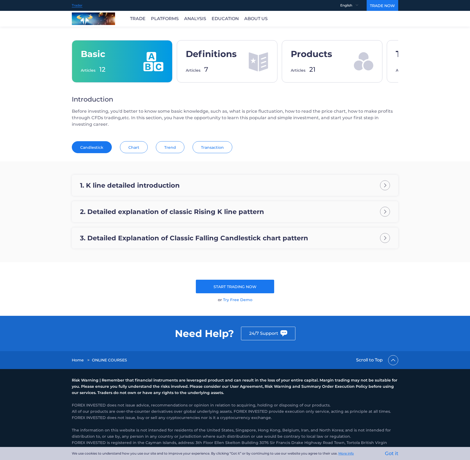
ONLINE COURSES (109, 360)
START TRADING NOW (235, 286)
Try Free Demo (237, 299)
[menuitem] (353, 5)
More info (346, 453)
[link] (78, 360)
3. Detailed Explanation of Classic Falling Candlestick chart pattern (194, 238)
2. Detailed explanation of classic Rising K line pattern (172, 212)
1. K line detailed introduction (130, 185)
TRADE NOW (382, 5)
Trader (77, 5)
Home (78, 360)
